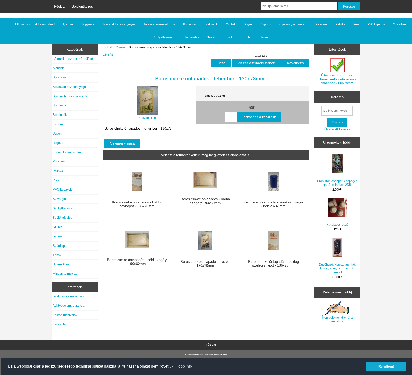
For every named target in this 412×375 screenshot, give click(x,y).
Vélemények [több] (337, 292)
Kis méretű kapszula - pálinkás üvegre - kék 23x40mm (273, 204)
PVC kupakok (376, 24)
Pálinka (340, 24)
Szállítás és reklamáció (69, 296)
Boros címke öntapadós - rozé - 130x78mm (205, 263)
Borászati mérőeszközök (159, 24)
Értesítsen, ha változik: (337, 79)
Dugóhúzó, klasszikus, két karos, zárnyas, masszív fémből (337, 268)
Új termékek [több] (337, 142)
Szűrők (227, 37)
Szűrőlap (246, 37)
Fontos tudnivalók (65, 315)
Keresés (337, 97)
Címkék (120, 47)
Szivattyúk (399, 24)
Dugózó (265, 24)
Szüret (211, 37)
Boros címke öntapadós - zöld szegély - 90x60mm (137, 262)
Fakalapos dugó (337, 224)
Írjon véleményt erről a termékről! (337, 319)
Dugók (248, 24)
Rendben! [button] (386, 366)
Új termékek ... (63, 264)
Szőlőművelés (189, 37)
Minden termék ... (65, 273)
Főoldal (59, 6)
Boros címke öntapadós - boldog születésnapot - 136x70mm (273, 263)
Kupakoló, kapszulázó (293, 24)
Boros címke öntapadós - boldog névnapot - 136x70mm (137, 204)
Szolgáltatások (162, 37)
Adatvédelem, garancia (68, 305)
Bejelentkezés (82, 6)
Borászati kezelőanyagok (119, 24)
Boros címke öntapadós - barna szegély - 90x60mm (205, 201)
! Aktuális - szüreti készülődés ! (35, 24)
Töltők (264, 37)
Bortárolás (189, 24)
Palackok (321, 24)
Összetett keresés (337, 129)
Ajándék (68, 24)
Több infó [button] (184, 366)
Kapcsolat (60, 324)
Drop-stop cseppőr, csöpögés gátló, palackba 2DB (337, 183)
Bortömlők (211, 24)
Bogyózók (88, 24)
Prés (356, 24)
